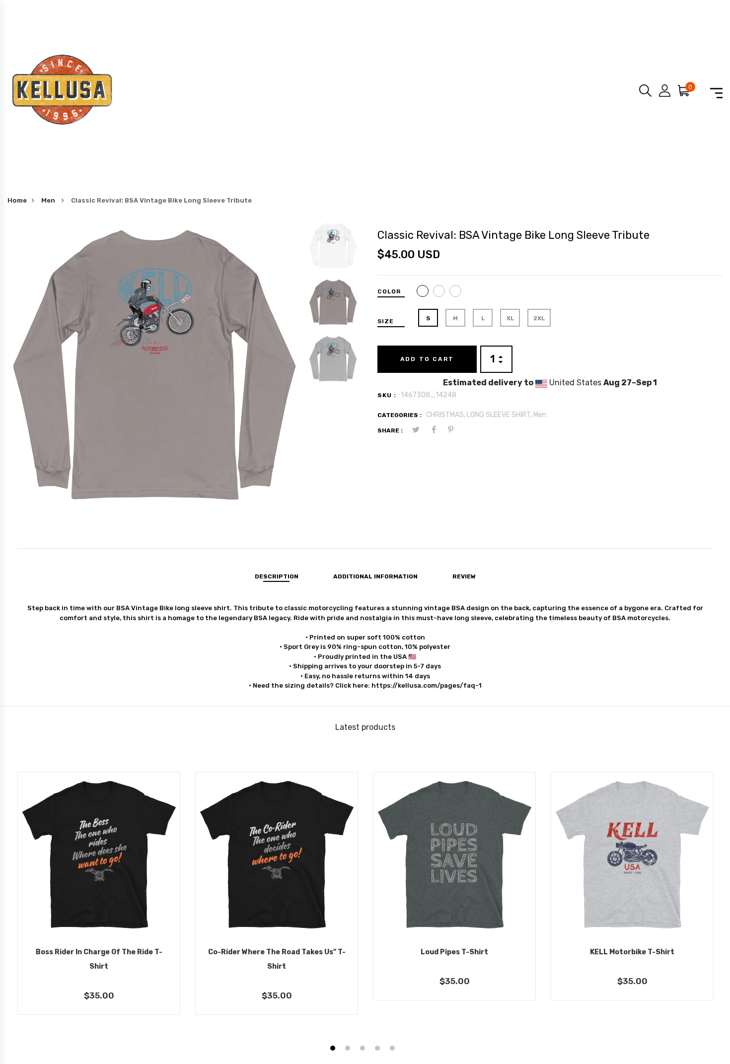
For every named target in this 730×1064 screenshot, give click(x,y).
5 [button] (393, 1049)
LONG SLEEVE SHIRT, (500, 415)
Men (49, 200)
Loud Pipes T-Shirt (454, 952)
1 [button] (334, 1049)
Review (464, 576)
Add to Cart (427, 358)
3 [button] (364, 1049)
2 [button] (349, 1049)
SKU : (386, 395)
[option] (154, 367)
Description (276, 576)
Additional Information (375, 576)
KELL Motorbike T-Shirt (632, 952)
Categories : (399, 415)
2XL (539, 318)
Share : (390, 430)
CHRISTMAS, (446, 415)
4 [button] (378, 1049)
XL (510, 318)
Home (17, 200)
